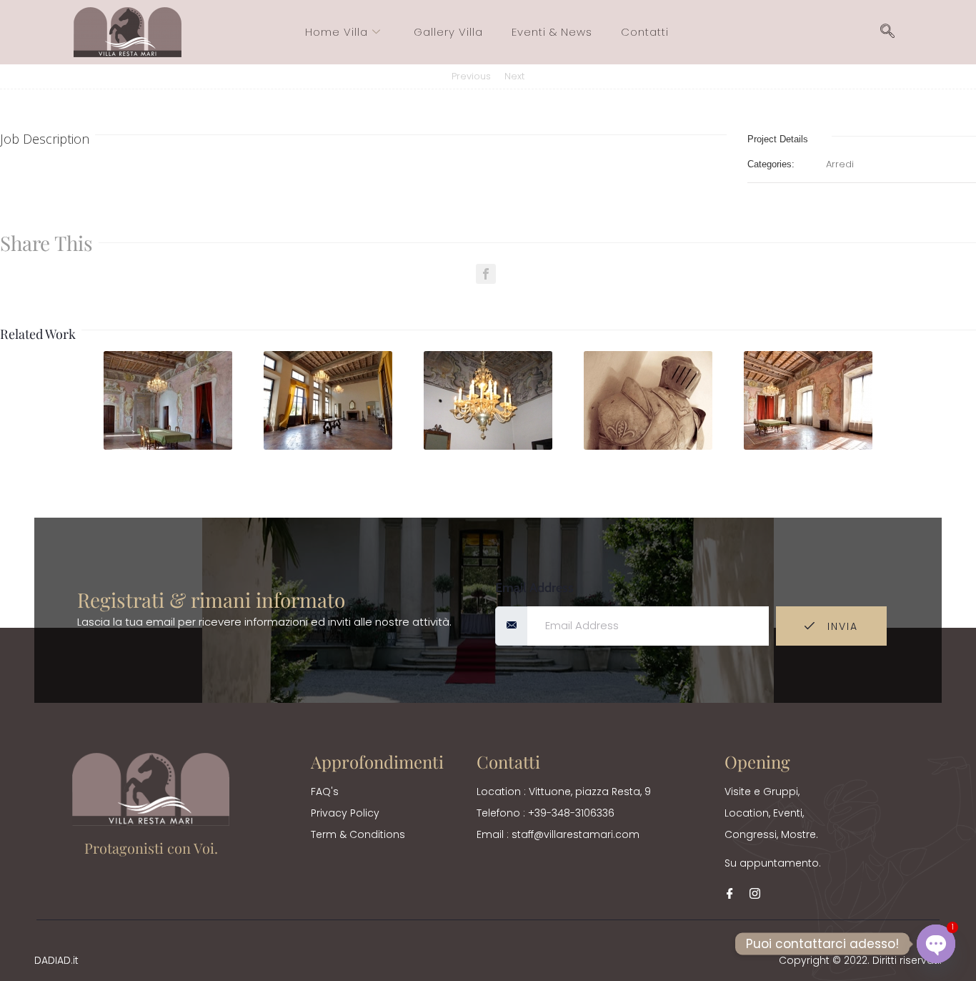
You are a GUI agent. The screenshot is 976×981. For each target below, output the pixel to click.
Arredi (840, 164)
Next (514, 76)
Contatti (645, 31)
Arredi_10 (169, 444)
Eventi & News (552, 31)
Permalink (141, 372)
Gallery (169, 407)
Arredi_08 (489, 444)
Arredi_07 (649, 444)
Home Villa (336, 31)
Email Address (534, 588)
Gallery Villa (448, 31)
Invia (840, 626)
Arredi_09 (329, 444)
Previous (471, 76)
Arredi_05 (809, 444)
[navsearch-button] (887, 32)
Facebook (486, 274)
